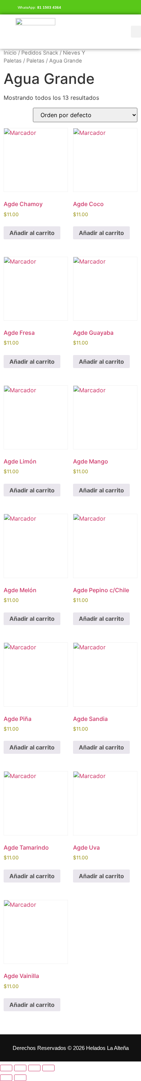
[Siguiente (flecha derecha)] (20, 1077)
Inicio (10, 53)
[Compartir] (34, 1068)
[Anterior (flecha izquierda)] (6, 1077)
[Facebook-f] (133, 7)
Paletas (35, 60)
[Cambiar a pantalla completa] (20, 1068)
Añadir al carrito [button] (32, 232)
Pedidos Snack (39, 53)
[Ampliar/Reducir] (6, 1068)
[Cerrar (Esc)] (48, 1068)
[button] (136, 32)
